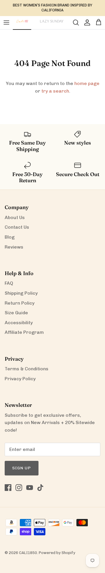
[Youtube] (29, 487)
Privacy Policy (20, 378)
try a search (55, 91)
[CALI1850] (22, 24)
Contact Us (17, 227)
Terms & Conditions (26, 368)
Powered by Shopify (57, 553)
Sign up (21, 468)
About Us (15, 217)
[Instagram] (18, 487)
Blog (10, 237)
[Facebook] (8, 487)
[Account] (85, 22)
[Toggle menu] (6, 22)
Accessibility (19, 322)
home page (86, 83)
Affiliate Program (24, 332)
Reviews (14, 247)
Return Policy (19, 303)
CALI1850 (28, 553)
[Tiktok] (40, 487)
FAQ (9, 283)
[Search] (72, 22)
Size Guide (16, 312)
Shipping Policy (21, 293)
